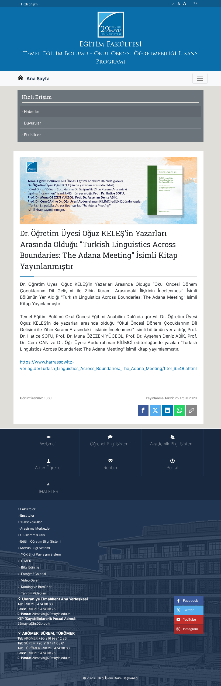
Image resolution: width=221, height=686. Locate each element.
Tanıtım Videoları (33, 593)
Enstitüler (27, 515)
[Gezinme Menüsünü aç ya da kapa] (200, 78)
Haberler (31, 111)
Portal (172, 467)
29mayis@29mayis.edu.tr (51, 614)
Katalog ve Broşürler (35, 587)
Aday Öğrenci (48, 467)
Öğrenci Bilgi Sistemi (110, 443)
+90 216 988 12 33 (53, 638)
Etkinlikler (32, 134)
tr (195, 3)
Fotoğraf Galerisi (33, 574)
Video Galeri (29, 580)
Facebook (190, 600)
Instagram (190, 629)
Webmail (48, 443)
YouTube (189, 619)
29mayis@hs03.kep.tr (34, 623)
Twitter (188, 610)
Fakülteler (27, 509)
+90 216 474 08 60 (38, 604)
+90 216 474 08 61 (50, 643)
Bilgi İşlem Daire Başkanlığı (118, 678)
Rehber (110, 467)
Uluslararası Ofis (32, 535)
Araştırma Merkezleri (35, 528)
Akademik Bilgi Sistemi (172, 443)
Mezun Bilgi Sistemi (35, 548)
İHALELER (48, 491)
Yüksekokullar (31, 522)
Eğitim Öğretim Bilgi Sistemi (40, 541)
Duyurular (32, 123)
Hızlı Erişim (29, 4)
